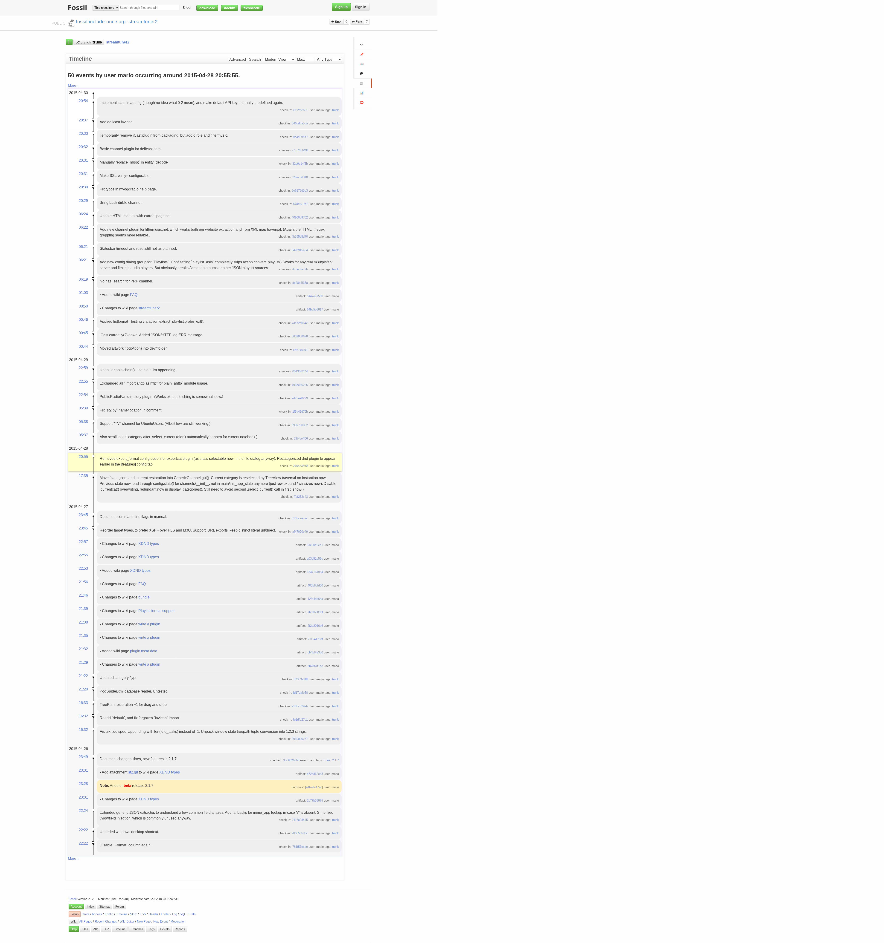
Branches (137, 929)
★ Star (336, 21)
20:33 (83, 133)
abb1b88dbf (315, 612)
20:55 (83, 456)
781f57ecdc (300, 846)
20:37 (83, 120)
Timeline (121, 914)
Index (90, 906)
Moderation (178, 921)
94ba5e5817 (315, 309)
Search (255, 59)
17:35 (83, 476)
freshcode (252, 8)
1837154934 (315, 572)
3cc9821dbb (291, 760)
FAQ (133, 295)
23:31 (83, 770)
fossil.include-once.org (101, 21)
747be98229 (300, 398)
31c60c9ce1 (315, 545)
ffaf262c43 (301, 496)
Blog (187, 7)
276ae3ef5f (300, 466)
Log (174, 914)
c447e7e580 (315, 296)
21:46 (83, 595)
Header (153, 914)
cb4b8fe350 (315, 652)
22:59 (83, 368)
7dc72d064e (300, 323)
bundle (144, 597)
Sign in (360, 7)
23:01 (83, 797)
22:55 (83, 381)
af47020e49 (300, 531)
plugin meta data (143, 651)
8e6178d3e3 (300, 190)
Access (97, 914)
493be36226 (300, 385)
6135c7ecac (300, 518)
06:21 (83, 246)
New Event (160, 921)
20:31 (83, 160)
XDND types (148, 543)
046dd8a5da (300, 123)
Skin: (133, 914)
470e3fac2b (300, 269)
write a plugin (149, 624)
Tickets (165, 929)
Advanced (237, 59)
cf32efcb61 (300, 110)
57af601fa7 (300, 204)
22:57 (83, 542)
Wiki (73, 921)
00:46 (83, 319)
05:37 (83, 435)
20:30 (83, 187)
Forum (119, 906)
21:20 (83, 689)
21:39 (83, 609)
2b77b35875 (315, 800)
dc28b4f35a (300, 283)
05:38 (83, 422)
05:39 (83, 408)
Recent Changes (106, 921)
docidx (229, 8)
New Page (144, 921)
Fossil (73, 899)
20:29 (83, 200)
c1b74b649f (300, 150)
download (207, 8)
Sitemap (104, 906)
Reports (180, 929)
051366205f (300, 371)
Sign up (341, 7)
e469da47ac (314, 787)
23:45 (83, 515)
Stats (192, 914)
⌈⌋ (69, 42)
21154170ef (315, 639)
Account (76, 906)
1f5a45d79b (300, 411)
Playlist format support (156, 611)
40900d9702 (300, 217)
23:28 (83, 784)
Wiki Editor (127, 921)
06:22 (83, 227)
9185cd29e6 (300, 706)
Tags (151, 929)
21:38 (83, 622)
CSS (143, 914)
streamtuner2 (149, 308)
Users (85, 914)
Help (74, 929)
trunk (335, 110)
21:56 (83, 582)
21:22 (83, 676)
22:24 (83, 810)
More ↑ (73, 85)
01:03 (83, 292)
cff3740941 (300, 350)
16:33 (83, 703)
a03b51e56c (315, 558)
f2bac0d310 (300, 177)
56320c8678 (300, 336)
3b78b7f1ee (315, 666)
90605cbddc (300, 833)
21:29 (83, 662)
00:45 (83, 333)
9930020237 (300, 739)
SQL (183, 914)
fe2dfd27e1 (300, 719)
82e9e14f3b (300, 163)
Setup (75, 914)
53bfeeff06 (301, 438)
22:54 (83, 395)
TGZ (106, 929)
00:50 (83, 306)
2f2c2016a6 (315, 625)
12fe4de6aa (315, 599)
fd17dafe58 (300, 692)
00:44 (83, 346)
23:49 (83, 757)
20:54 (83, 101)
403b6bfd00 (315, 585)
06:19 (83, 279)
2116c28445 (300, 820)
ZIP (95, 929)
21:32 (83, 649)
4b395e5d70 (300, 236)
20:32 (83, 147)
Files (85, 929)
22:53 (83, 568)
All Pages (85, 921)
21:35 (83, 635)
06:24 (83, 214)
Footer (165, 914)
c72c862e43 (315, 774)
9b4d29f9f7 (300, 137)
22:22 (83, 830)
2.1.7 (335, 760)
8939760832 (300, 425)
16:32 (83, 716)
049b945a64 (300, 250)
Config (109, 914)
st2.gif (133, 772)
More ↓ (73, 858)
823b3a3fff (301, 679)
